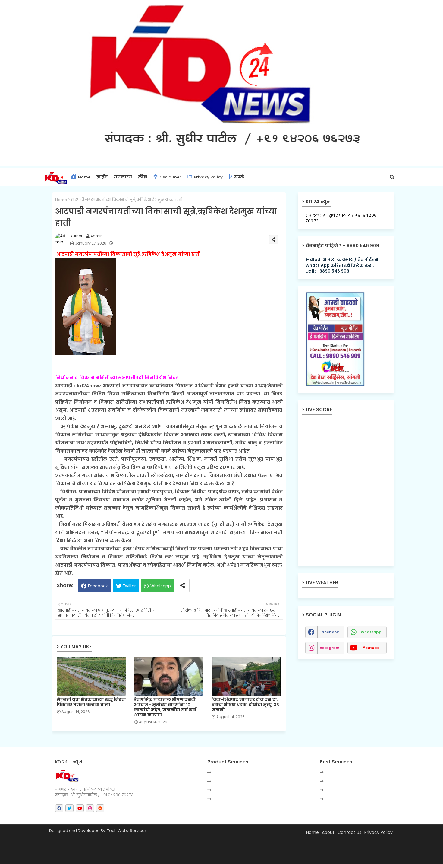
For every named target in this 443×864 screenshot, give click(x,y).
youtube (371, 647)
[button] (392, 177)
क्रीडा (142, 177)
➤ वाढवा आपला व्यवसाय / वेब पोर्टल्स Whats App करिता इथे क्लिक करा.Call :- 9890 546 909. (341, 265)
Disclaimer (170, 177)
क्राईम (102, 177)
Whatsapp (160, 586)
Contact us (349, 832)
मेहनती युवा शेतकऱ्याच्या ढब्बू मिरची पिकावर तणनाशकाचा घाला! (91, 702)
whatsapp (371, 632)
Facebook (98, 586)
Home (83, 177)
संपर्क (238, 177)
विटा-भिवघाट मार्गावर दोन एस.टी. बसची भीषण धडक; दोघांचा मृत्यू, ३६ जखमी (245, 704)
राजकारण (123, 177)
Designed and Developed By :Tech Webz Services (98, 831)
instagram (329, 647)
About (328, 832)
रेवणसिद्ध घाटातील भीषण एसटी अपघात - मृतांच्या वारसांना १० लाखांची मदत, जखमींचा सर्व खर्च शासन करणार (165, 707)
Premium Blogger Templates (105, 856)
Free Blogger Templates (194, 856)
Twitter (129, 586)
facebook (329, 632)
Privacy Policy (208, 177)
